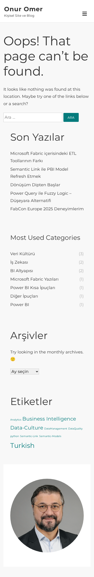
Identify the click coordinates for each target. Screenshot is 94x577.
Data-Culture (26, 427)
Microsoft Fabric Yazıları (34, 279)
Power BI (19, 304)
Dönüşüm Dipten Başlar (35, 184)
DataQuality (75, 428)
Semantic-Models (50, 436)
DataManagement (55, 428)
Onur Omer (23, 9)
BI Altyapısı (21, 270)
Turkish (22, 445)
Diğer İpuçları (24, 296)
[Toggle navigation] (84, 14)
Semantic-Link (29, 436)
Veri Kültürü (22, 253)
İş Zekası (19, 262)
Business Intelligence (49, 419)
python (14, 436)
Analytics (15, 419)
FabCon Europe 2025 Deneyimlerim (47, 208)
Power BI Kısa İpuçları (32, 287)
